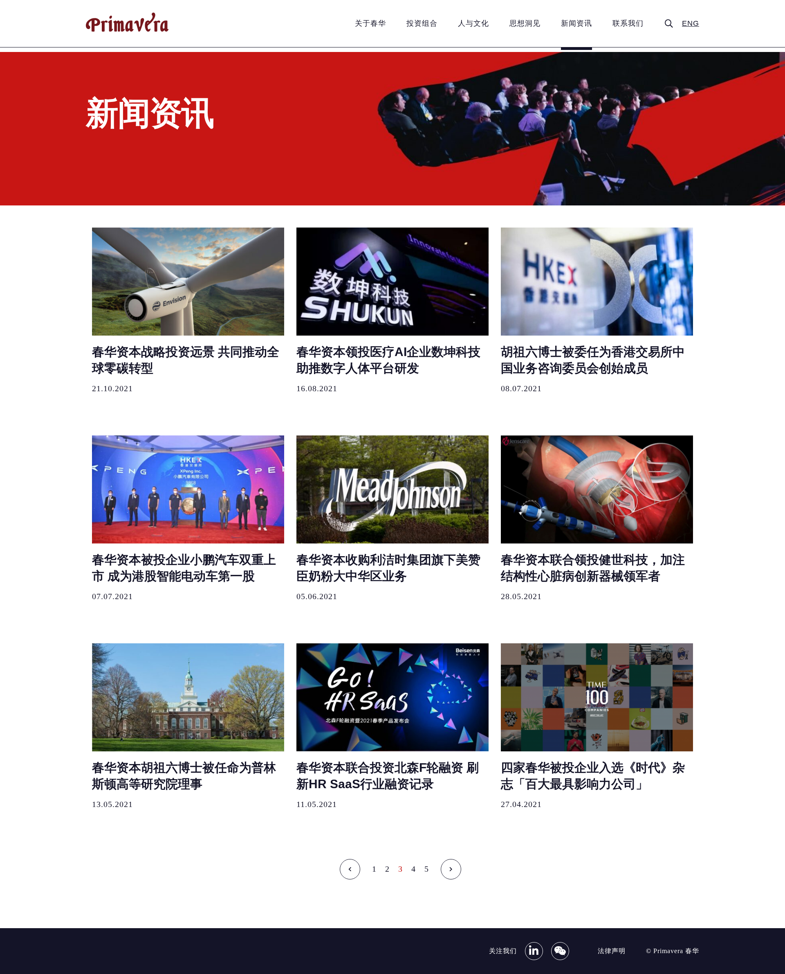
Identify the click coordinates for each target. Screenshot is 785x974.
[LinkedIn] (534, 951)
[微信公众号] (560, 951)
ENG (690, 23)
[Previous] (352, 869)
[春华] (127, 29)
